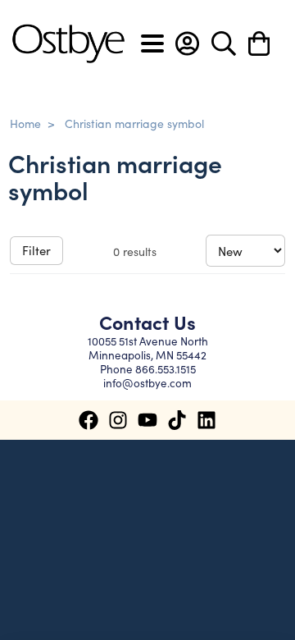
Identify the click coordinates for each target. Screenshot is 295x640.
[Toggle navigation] (152, 43)
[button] (187, 43)
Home (25, 123)
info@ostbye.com (147, 383)
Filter (36, 249)
